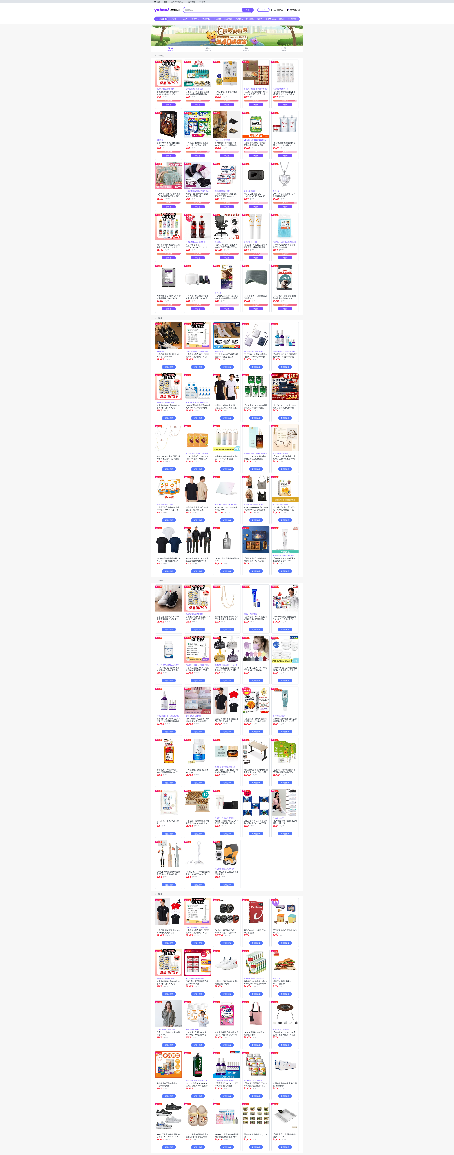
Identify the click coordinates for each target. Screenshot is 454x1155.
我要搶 (168, 104)
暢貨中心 (195, 18)
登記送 (184, 18)
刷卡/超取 (250, 18)
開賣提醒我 (169, 367)
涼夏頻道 (228, 18)
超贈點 (294, 18)
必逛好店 (239, 18)
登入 (263, 10)
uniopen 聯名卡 (278, 18)
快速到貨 (206, 18)
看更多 (260, 18)
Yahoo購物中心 (167, 10)
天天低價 (217, 18)
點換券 (173, 18)
